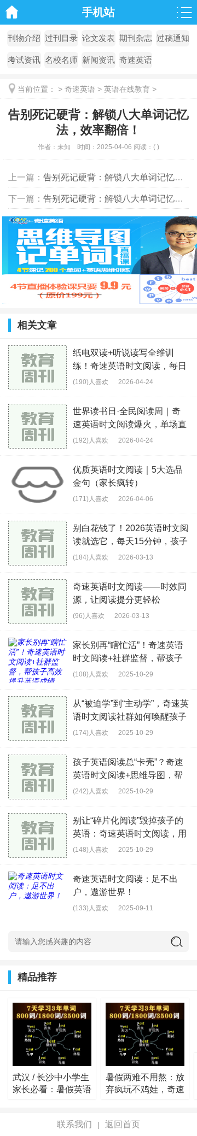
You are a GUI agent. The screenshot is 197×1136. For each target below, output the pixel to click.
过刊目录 (61, 38)
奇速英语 (135, 59)
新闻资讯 (98, 59)
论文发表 (98, 38)
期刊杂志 (135, 38)
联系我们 (74, 1124)
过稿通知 (173, 38)
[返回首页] (12, 12)
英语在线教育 (127, 89)
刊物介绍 (24, 38)
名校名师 (61, 59)
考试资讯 (24, 59)
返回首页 (122, 1124)
